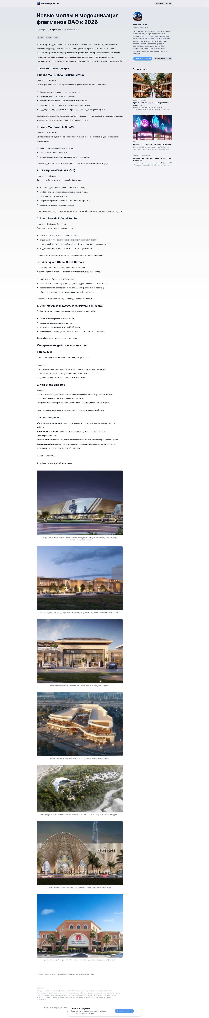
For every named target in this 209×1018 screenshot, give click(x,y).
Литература (46, 995)
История (87, 997)
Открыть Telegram (124, 1011)
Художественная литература (60, 995)
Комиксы (48, 997)
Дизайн (90, 995)
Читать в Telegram (163, 3)
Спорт (78, 991)
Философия (40, 997)
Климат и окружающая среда (110, 993)
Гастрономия (70, 991)
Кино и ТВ (109, 997)
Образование (100, 997)
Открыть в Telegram (143, 59)
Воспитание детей (110, 995)
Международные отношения (62, 997)
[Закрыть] (136, 1011)
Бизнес (55, 991)
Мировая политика (106, 991)
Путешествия (98, 995)
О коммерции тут (53, 30)
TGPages (40, 974)
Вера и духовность (93, 993)
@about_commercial (140, 27)
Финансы (62, 991)
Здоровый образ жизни (78, 995)
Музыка (82, 993)
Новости (64, 993)
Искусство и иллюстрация (89, 991)
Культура (40, 991)
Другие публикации (163, 59)
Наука (38, 995)
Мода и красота (74, 993)
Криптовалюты (78, 997)
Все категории (41, 999)
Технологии (48, 991)
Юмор (93, 997)
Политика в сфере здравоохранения (49, 993)
